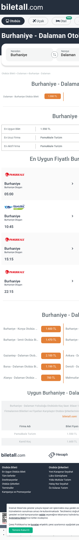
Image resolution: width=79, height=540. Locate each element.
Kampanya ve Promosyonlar (16, 491)
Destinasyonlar (10, 479)
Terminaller (8, 487)
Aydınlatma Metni (17, 518)
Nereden (15, 51)
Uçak (40, 21)
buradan (35, 524)
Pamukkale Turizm (51, 137)
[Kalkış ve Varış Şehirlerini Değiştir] (54, 54)
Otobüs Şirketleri (10, 483)
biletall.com (69, 416)
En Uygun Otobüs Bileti (13, 471)
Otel (65, 20)
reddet (42, 514)
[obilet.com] (22, 10)
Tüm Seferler (8, 475)
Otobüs (14, 21)
